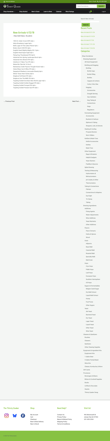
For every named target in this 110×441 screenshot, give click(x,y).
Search (101, 6)
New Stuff (17, 36)
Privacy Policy (61, 417)
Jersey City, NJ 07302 (91, 417)
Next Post (76, 101)
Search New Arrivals (87, 19)
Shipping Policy (62, 421)
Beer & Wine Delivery (37, 421)
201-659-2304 (103, 1)
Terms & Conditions (63, 424)
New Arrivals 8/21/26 (88, 32)
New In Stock (34, 424)
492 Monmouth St (90, 415)
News (23, 36)
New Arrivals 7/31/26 (88, 44)
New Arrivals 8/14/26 (88, 36)
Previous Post (9, 101)
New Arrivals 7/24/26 (88, 48)
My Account (34, 415)
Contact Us (60, 415)
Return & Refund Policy (64, 419)
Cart (31, 417)
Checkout (33, 419)
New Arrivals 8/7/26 (87, 40)
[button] (14, 11)
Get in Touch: (93, 1)
